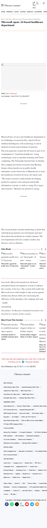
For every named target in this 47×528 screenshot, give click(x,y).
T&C (23, 483)
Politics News (16, 477)
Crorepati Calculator (26, 432)
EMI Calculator (8, 436)
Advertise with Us (27, 490)
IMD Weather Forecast (10, 413)
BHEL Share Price (28, 394)
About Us (17, 483)
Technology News (21, 470)
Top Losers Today (24, 413)
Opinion (17, 474)
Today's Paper (8, 483)
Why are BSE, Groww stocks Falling (32, 420)
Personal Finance (9, 470)
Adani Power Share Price (11, 391)
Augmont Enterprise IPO (26, 409)
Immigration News (21, 466)
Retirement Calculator (33, 436)
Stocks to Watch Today (23, 406)
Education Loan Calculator (12, 443)
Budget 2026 (26, 477)
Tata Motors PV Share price (12, 394)
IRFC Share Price (26, 391)
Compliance (7, 490)
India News (9, 19)
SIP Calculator (19, 436)
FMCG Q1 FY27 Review (28, 417)
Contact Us (16, 490)
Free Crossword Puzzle (10, 455)
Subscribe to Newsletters (26, 451)
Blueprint (38, 11)
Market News (28, 463)
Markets (30, 11)
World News (32, 470)
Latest (16, 11)
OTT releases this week (10, 409)
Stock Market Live (9, 406)
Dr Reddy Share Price (10, 398)
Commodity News (9, 466)
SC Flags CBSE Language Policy (13, 424)
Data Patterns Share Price (11, 420)
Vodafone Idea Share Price (26, 398)
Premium (9, 11)
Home (3, 11)
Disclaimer (7, 487)
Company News (17, 463)
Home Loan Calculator (25, 439)
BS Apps (13, 494)
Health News (26, 474)
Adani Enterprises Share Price (30, 387)
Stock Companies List (10, 451)
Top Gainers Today (37, 413)
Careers (6, 494)
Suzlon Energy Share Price (11, 387)
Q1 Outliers (15, 417)
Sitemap (37, 490)
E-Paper (23, 11)
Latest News (7, 463)
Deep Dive (7, 417)
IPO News (38, 463)
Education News (8, 474)
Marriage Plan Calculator (29, 443)
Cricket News (33, 466)
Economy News (37, 474)
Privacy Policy (32, 483)
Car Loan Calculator (10, 439)
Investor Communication (19, 487)
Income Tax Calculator (10, 432)
